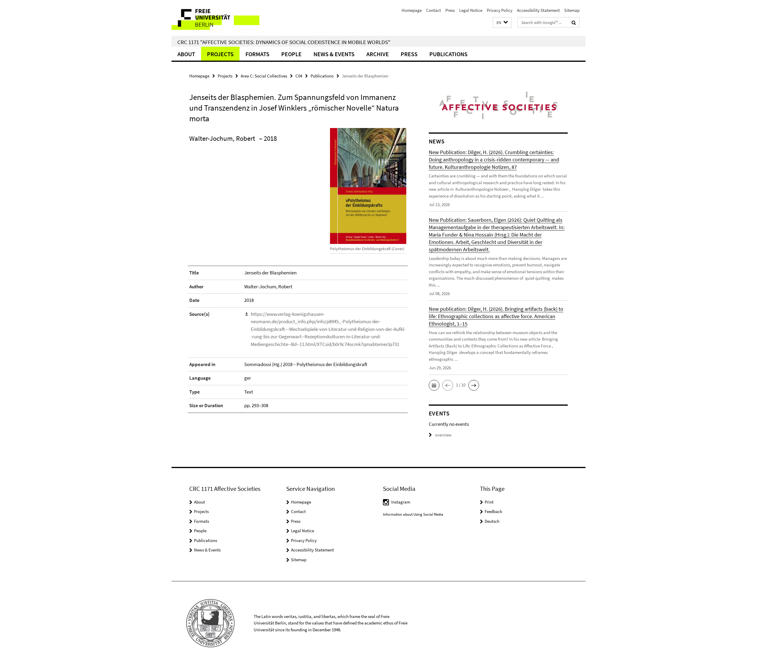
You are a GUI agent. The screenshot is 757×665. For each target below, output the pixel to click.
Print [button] (489, 502)
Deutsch (492, 521)
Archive (377, 54)
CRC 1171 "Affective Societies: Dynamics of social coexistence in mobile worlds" (283, 42)
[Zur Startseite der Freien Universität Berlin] (221, 18)
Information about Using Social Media (413, 514)
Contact (433, 10)
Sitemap (572, 10)
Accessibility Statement (538, 10)
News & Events (334, 54)
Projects (220, 54)
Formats (257, 54)
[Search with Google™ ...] (573, 22)
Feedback (493, 511)
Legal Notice (470, 10)
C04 (298, 76)
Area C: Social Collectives (264, 76)
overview (443, 435)
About (186, 54)
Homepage (412, 10)
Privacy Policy (499, 10)
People (291, 54)
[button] (502, 22)
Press (450, 10)
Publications (448, 54)
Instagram (400, 502)
